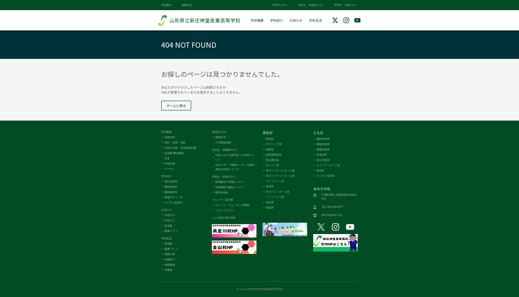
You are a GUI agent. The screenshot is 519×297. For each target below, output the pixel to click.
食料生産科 (171, 181)
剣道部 (270, 202)
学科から (169, 220)
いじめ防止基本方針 (224, 217)
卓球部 (270, 186)
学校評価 (169, 163)
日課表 (168, 270)
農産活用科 (171, 187)
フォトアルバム (224, 210)
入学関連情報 (223, 142)
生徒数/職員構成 (174, 153)
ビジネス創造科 (173, 202)
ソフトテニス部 (275, 197)
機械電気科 (171, 192)
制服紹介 (169, 259)
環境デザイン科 (173, 197)
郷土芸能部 (323, 160)
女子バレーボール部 (278, 191)
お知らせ (296, 20)
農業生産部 (323, 149)
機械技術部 (323, 139)
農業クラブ (171, 231)
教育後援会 (221, 192)
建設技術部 (323, 144)
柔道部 (270, 207)
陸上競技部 (272, 160)
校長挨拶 (169, 137)
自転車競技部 (274, 155)
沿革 (167, 158)
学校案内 (166, 5)
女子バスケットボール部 (280, 176)
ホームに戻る (176, 105)
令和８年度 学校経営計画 (180, 148)
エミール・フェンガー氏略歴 (232, 205)
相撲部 (270, 149)
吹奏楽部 (321, 155)
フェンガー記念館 (222, 200)
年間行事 (169, 254)
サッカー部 (272, 165)
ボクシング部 (274, 144)
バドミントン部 (275, 181)
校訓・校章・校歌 (175, 142)
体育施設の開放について (229, 187)
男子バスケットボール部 (280, 170)
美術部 (320, 170)
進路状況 (186, 5)
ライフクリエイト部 (328, 165)
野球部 (270, 139)
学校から (169, 215)
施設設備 (169, 265)
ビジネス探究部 (325, 176)
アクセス (169, 169)
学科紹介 (276, 20)
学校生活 (315, 20)
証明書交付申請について (229, 182)
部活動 (168, 226)
